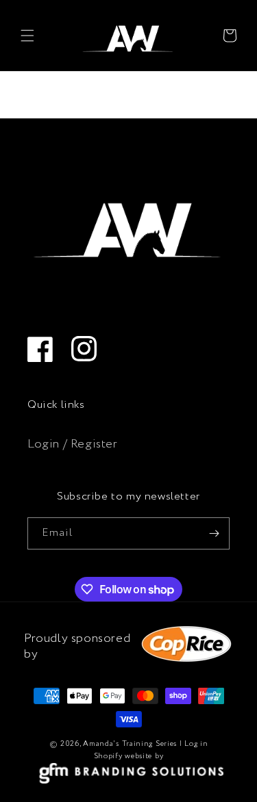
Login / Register (72, 444)
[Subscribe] (214, 533)
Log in (196, 743)
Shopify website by (129, 756)
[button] (27, 36)
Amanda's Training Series (130, 743)
